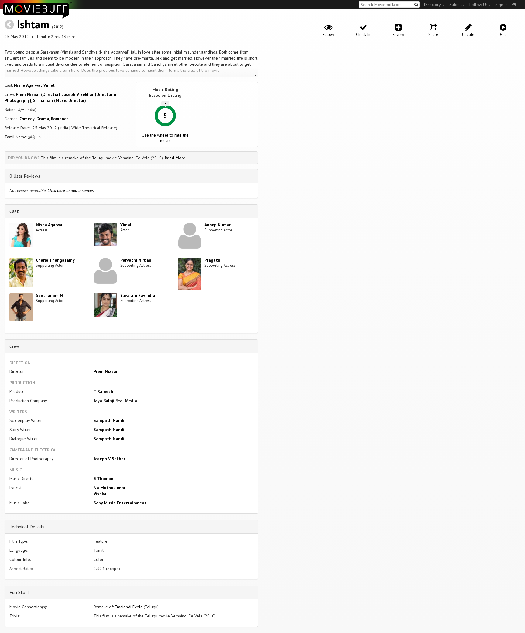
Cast (14, 211)
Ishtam (33, 24)
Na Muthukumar (109, 487)
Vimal (48, 85)
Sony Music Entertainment (120, 503)
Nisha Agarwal (28, 85)
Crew (14, 346)
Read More (175, 158)
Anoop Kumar (217, 225)
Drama (42, 118)
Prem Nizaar (106, 371)
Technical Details (26, 526)
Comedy (27, 118)
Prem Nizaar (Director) (38, 94)
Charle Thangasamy (55, 260)
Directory (433, 4)
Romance (60, 118)
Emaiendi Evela (128, 607)
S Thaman (103, 478)
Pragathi (212, 260)
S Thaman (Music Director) (59, 100)
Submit (455, 4)
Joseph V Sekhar (109, 458)
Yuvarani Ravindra (137, 295)
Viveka (100, 493)
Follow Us (478, 4)
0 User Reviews (24, 176)
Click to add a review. (70, 190)
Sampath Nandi (109, 420)
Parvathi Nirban (135, 260)
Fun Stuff (19, 592)
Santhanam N (49, 295)
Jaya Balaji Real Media (115, 400)
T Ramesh (103, 391)
